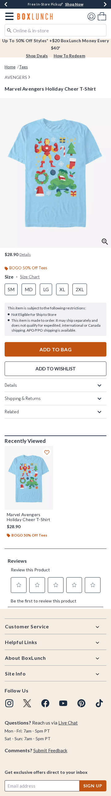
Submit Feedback (50, 750)
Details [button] (25, 254)
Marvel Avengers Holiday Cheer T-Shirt (28, 517)
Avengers (16, 77)
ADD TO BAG (55, 349)
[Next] (105, 4)
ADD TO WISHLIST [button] (55, 368)
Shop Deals (37, 55)
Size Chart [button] (30, 276)
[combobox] (55, 30)
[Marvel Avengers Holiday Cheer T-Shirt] (29, 478)
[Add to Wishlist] (47, 452)
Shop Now (74, 4)
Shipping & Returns (23, 398)
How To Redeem (69, 55)
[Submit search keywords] (9, 30)
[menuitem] (102, 16)
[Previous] (6, 4)
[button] (8, 16)
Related (12, 411)
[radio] (11, 290)
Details (11, 385)
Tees (23, 66)
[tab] (55, 173)
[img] (9, 703)
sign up (92, 785)
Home (10, 66)
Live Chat (68, 722)
